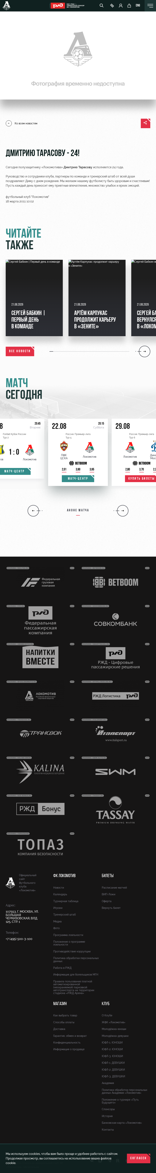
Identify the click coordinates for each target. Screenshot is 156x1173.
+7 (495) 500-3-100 (19, 939)
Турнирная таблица (65, 901)
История (107, 1116)
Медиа (57, 921)
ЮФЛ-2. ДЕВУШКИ (113, 1069)
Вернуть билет (111, 907)
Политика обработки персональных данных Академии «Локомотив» (124, 1091)
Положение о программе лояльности (69, 943)
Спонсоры (108, 1109)
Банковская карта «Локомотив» (122, 1122)
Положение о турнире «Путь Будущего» (120, 1101)
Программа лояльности (68, 935)
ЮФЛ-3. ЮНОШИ (112, 1056)
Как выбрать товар (65, 1015)
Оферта (106, 901)
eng (138, 5)
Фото (56, 928)
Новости (58, 887)
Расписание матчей (114, 887)
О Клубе (107, 1015)
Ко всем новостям (26, 123)
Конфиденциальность (66, 1042)
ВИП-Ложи (108, 894)
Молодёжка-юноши (114, 1029)
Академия (108, 1083)
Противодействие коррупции (72, 951)
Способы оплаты (63, 1022)
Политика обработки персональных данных (76, 960)
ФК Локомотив (64, 876)
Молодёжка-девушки (115, 1035)
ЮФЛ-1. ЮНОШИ (112, 1042)
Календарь (60, 894)
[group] (34, 298)
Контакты (108, 1129)
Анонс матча (78, 510)
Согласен (138, 1158)
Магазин (60, 1004)
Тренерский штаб (64, 914)
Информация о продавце (68, 1049)
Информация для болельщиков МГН (75, 974)
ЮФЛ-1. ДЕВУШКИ (113, 1062)
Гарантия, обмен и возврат (70, 1035)
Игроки (57, 907)
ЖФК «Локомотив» (113, 1022)
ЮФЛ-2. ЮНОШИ (112, 1049)
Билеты (108, 876)
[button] (51, 351)
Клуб (106, 1004)
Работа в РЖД (62, 967)
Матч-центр (78, 479)
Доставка (59, 1029)
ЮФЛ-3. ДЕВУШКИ (113, 1076)
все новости (20, 351)
